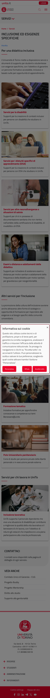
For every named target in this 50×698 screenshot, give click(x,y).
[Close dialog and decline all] (47, 325)
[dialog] (25, 349)
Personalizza (9, 369)
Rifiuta (27, 369)
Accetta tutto (39, 369)
